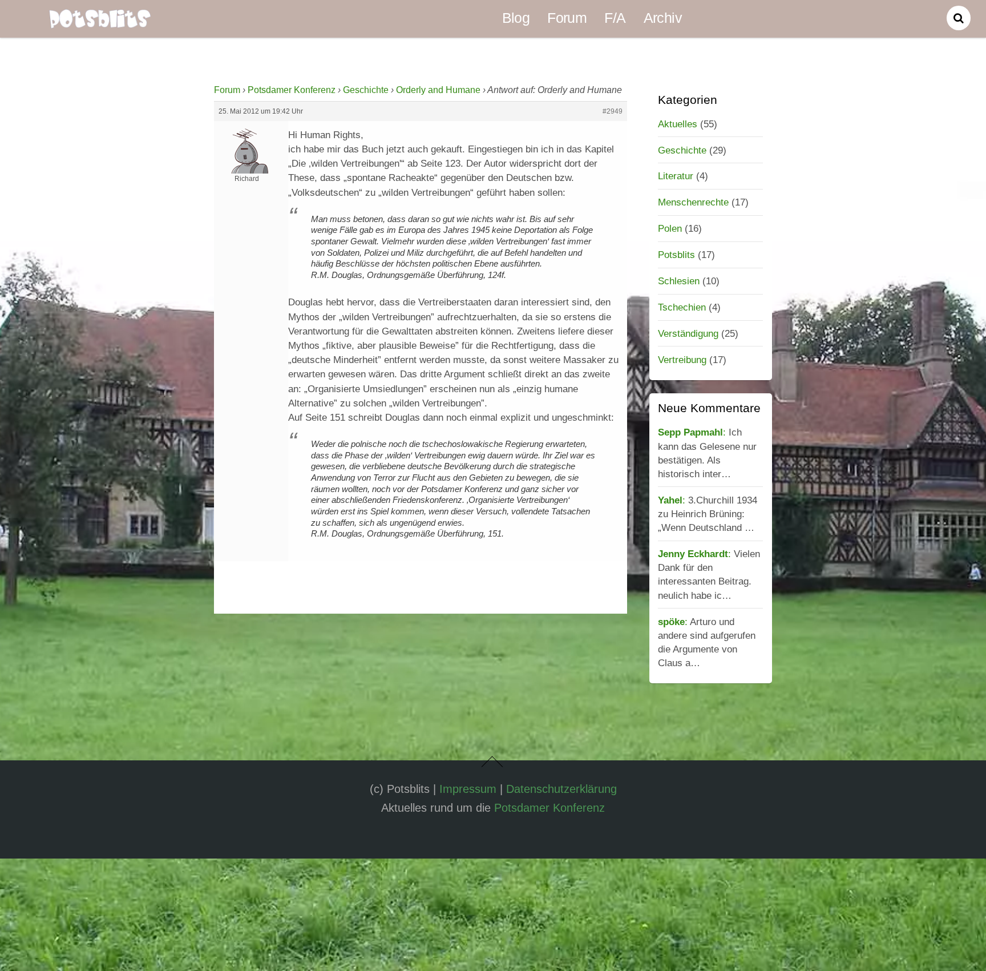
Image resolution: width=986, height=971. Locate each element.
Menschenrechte (693, 202)
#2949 (613, 111)
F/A (614, 18)
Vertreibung (682, 359)
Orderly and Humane (438, 90)
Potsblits (676, 254)
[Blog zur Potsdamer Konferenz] (100, 20)
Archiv (663, 18)
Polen (670, 228)
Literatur (675, 176)
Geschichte (366, 90)
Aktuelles (677, 124)
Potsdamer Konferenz (292, 90)
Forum (567, 18)
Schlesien (679, 281)
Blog (516, 18)
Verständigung (688, 333)
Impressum (467, 789)
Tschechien (682, 307)
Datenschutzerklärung (561, 789)
